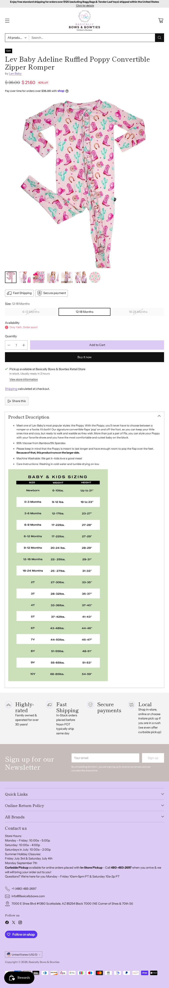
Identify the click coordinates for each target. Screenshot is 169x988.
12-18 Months (84, 312)
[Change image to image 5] (67, 277)
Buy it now (84, 357)
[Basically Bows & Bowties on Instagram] (20, 923)
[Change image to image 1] (10, 277)
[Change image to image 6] (81, 277)
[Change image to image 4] (53, 277)
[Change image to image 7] (95, 277)
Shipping (11, 389)
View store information (23, 379)
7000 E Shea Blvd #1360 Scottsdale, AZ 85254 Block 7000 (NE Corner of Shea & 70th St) (72, 903)
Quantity (11, 336)
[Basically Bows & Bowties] (84, 20)
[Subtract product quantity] (9, 345)
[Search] (159, 37)
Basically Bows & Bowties (44, 962)
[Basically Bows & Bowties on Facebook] (7, 923)
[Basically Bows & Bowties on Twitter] (13, 923)
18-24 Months (138, 312)
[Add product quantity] (23, 345)
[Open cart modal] (160, 20)
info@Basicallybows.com (28, 896)
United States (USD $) (25, 954)
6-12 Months (30, 312)
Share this (19, 401)
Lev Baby (15, 73)
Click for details (85, 5)
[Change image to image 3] (39, 277)
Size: (17, 304)
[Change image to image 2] (25, 277)
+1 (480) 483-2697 (24, 889)
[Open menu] (7, 20)
